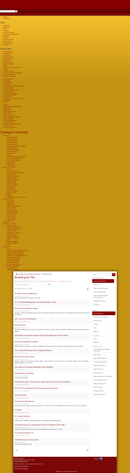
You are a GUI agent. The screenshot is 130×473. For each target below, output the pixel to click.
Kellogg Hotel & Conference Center (13, 98)
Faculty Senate (8, 82)
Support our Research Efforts (15, 252)
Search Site (3, 9)
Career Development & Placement (16, 197)
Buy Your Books (11, 208)
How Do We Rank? (12, 144)
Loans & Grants (11, 218)
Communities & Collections (101, 317)
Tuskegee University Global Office (16, 156)
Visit (5, 4)
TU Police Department (10, 127)
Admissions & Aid (8, 199)
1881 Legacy (97, 354)
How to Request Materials (101, 288)
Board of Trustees (9, 64)
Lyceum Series (11, 162)
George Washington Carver (14, 264)
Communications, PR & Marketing (13, 73)
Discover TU (7, 135)
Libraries (6, 38)
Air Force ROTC (8, 57)
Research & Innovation (10, 224)
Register (96, 342)
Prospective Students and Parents (16, 146)
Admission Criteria (12, 209)
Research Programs (12, 241)
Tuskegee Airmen (12, 268)
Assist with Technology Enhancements (17, 250)
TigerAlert (6, 45)
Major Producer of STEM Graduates (17, 255)
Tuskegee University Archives (70, 471)
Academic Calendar (9, 32)
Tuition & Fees (11, 215)
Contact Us (97, 304)
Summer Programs (12, 225)
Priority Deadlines (12, 213)
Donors (9, 155)
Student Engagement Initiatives (12, 117)
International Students (13, 149)
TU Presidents (11, 165)
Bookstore (6, 36)
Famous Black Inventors (100, 380)
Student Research (12, 236)
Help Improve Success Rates (15, 254)
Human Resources (9, 91)
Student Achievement (9, 112)
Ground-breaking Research (14, 227)
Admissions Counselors (13, 206)
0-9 (15, 281)
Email (5, 29)
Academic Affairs (8, 51)
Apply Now (10, 202)
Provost (9, 169)
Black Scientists (98, 387)
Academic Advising (12, 211)
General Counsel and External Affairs (14, 86)
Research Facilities (12, 243)
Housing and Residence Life (11, 89)
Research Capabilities (13, 229)
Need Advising (11, 174)
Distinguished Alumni (13, 270)
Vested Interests (11, 231)
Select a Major (11, 204)
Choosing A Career (12, 141)
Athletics (6, 17)
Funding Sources (12, 234)
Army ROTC (7, 60)
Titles (95, 328)
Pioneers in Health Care (13, 257)
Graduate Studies (8, 88)
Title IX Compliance (9, 122)
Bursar (5, 66)
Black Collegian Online (100, 383)
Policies (6, 102)
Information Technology (10, 93)
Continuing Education (9, 74)
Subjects (96, 331)
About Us (96, 285)
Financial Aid (7, 84)
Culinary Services (8, 79)
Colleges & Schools (9, 71)
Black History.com (99, 369)
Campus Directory (9, 39)
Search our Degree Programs (15, 172)
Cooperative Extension (10, 76)
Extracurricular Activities (13, 158)
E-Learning (7, 81)
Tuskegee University (14, 132)
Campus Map (7, 41)
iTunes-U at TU (8, 96)
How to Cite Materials (100, 292)
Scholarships (7, 108)
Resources (7, 19)
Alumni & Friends (8, 59)
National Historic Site (13, 261)
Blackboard (7, 27)
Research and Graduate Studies (13, 106)
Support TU (7, 247)
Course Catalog (8, 43)
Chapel (6, 69)
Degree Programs (12, 178)
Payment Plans (11, 217)
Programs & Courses (9, 167)
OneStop (6, 31)
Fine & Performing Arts (13, 160)
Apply (5, 1)
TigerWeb (6, 13)
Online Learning (11, 142)
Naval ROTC (7, 100)
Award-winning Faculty (13, 232)
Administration (7, 53)
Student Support (11, 192)
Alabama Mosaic (98, 373)
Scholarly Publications (13, 238)
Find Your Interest (12, 171)
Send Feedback (24, 468)
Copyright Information (100, 301)
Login (95, 338)
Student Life (7, 222)
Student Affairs (8, 113)
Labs (8, 239)
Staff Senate (7, 110)
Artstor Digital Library (99, 394)
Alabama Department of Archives (103, 376)
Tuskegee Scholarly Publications (13, 124)
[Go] (113, 274)
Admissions (7, 55)
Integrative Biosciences (10, 95)
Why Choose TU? (12, 139)
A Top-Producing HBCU (13, 259)
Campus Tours (11, 153)
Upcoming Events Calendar (11, 34)
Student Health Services (10, 120)
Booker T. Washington (13, 266)
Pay (5, 6)
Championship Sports (13, 262)
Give (5, 3)
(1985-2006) (101, 350)
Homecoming (11, 164)
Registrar (6, 104)
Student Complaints (9, 115)
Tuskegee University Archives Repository (29, 274)
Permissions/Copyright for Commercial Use (101, 296)
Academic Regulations (13, 179)
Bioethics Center (8, 62)
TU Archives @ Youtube (100, 362)
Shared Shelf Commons (100, 358)
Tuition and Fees (8, 126)
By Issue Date (97, 320)
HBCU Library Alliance (100, 365)
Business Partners (12, 148)
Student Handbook (9, 119)
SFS (8, 245)
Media (5, 15)
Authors (96, 324)
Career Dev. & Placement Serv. (12, 67)
